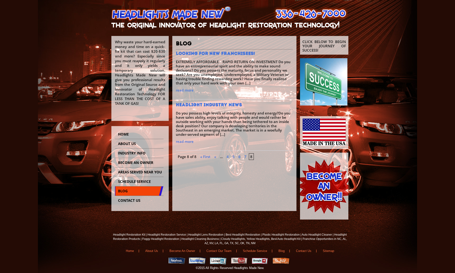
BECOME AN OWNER (135, 162)
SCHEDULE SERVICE (134, 181)
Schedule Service (255, 251)
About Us (127, 143)
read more (185, 90)
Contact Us (303, 251)
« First (205, 156)
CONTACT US (129, 200)
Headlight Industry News (209, 105)
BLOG (123, 191)
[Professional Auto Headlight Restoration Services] (172, 21)
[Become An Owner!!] (324, 218)
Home (123, 134)
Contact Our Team (219, 251)
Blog (281, 251)
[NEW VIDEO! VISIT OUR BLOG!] (323, 104)
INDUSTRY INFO (132, 153)
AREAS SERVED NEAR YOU (140, 172)
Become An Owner (182, 251)
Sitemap (328, 251)
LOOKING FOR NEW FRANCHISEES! (215, 54)
